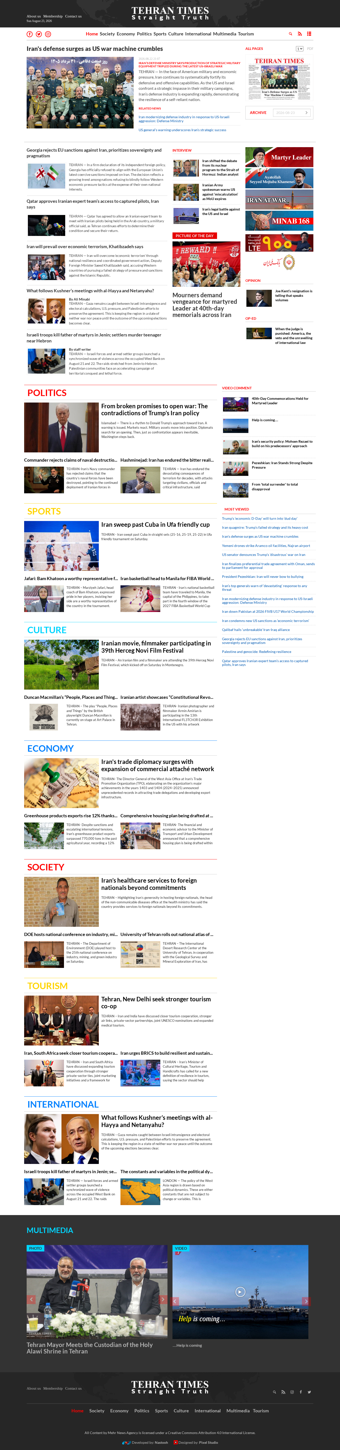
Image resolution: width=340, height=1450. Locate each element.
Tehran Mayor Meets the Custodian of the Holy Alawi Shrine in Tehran (90, 1348)
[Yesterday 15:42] (140, 954)
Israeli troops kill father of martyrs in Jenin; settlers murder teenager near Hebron (94, 337)
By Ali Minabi (79, 299)
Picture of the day (195, 235)
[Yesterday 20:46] (46, 225)
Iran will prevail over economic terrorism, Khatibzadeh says (85, 246)
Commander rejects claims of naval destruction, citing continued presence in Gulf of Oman (71, 460)
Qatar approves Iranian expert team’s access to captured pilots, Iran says (93, 203)
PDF (310, 49)
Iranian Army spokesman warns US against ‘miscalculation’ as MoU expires (220, 192)
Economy (126, 33)
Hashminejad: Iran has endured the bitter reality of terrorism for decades (167, 460)
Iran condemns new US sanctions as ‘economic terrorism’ (265, 621)
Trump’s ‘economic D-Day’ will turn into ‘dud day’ (259, 518)
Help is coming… (265, 420)
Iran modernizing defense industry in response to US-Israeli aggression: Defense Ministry (184, 119)
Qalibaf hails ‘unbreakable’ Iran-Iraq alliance (256, 629)
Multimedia (224, 33)
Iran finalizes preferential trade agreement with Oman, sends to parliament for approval (268, 566)
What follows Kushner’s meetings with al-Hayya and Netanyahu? (90, 290)
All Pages (254, 48)
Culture (175, 33)
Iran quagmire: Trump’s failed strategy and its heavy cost (265, 527)
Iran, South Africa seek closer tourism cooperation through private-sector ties (71, 1053)
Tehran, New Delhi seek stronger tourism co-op (156, 1003)
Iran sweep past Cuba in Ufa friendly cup (155, 524)
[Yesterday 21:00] (44, 480)
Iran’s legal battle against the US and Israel (221, 211)
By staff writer (80, 349)
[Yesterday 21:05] (140, 480)
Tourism (246, 33)
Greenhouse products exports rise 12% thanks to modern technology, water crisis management (71, 815)
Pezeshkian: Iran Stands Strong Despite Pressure (282, 465)
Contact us (73, 16)
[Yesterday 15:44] (44, 954)
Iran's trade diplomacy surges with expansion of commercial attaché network (157, 765)
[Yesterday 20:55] (46, 267)
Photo (35, 1248)
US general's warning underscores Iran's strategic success (182, 130)
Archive (258, 112)
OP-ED (250, 318)
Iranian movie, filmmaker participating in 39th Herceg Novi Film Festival (156, 647)
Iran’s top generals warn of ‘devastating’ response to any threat (264, 588)
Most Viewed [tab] (237, 509)
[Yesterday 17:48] (44, 1073)
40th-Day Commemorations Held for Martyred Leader (280, 400)
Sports (160, 33)
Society (107, 33)
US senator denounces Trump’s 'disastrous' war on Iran (263, 554)
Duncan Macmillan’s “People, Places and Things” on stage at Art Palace (71, 697)
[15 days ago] (235, 469)
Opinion (253, 280)
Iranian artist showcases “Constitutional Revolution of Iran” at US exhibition (167, 697)
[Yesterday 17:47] (61, 1020)
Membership (53, 16)
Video (181, 1248)
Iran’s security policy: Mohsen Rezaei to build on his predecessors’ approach (282, 443)
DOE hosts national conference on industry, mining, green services (71, 934)
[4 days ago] (235, 426)
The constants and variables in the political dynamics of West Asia (167, 1171)
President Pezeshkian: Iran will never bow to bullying (262, 576)
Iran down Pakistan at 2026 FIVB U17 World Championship (268, 611)
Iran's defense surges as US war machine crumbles (95, 48)
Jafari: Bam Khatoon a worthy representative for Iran (71, 578)
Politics (144, 33)
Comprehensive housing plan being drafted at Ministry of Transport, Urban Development (167, 815)
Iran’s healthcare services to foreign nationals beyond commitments (149, 884)
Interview (182, 150)
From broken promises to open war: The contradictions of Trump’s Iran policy (154, 410)
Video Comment (237, 388)
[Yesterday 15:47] (61, 902)
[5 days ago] (235, 447)
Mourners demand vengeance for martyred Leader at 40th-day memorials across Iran (204, 304)
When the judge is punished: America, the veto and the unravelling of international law (293, 336)
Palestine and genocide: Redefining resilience (256, 651)
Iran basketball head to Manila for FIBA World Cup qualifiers (167, 578)
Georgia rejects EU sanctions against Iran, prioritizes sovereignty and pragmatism (94, 152)
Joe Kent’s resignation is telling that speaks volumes (293, 295)
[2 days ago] (140, 1073)
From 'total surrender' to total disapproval (275, 486)
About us (34, 16)
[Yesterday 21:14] (61, 665)
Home (92, 33)
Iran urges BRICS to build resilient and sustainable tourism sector (167, 1053)
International (198, 33)
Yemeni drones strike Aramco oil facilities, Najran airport (266, 545)
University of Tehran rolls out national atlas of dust (167, 934)
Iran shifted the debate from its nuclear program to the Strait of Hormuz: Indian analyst (220, 168)
